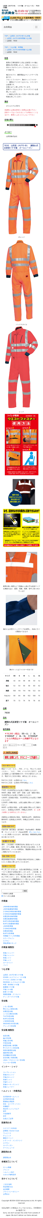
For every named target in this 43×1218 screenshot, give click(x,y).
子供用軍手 (7, 1114)
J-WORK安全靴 (8, 1021)
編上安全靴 (7, 1038)
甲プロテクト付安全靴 (11, 1048)
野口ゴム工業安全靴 (10, 1009)
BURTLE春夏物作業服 (11, 924)
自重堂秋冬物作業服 (10, 916)
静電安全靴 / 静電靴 (10, 1045)
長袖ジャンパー (8, 953)
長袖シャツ (7, 958)
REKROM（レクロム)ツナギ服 (14, 982)
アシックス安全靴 (9, 1026)
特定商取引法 (8, 1187)
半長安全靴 (7, 1043)
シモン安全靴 (8, 1006)
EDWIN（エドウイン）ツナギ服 (14, 977)
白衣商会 (8, 27)
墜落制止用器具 (8, 1101)
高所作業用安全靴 (9, 1050)
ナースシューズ (8, 1148)
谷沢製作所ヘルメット (11, 1097)
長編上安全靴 (8, 1041)
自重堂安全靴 (8, 1011)
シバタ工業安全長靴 (10, 1014)
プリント (6, 1170)
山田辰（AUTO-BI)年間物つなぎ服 (19, 38)
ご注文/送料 (7, 1184)
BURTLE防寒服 (8, 933)
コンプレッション (9, 1072)
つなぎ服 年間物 (16, 47)
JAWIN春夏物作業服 (10, 909)
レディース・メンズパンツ (12, 1140)
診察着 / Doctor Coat (11, 1131)
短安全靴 (6, 1036)
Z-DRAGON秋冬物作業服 (12, 911)
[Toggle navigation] (36, 27)
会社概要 (6, 1189)
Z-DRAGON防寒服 (9, 928)
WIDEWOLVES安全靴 (10, 1023)
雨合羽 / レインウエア (11, 1109)
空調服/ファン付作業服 (11, 936)
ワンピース (7, 1133)
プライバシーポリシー (11, 1192)
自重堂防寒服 (8, 931)
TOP (6, 36)
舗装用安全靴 (8, 1053)
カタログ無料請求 (9, 1175)
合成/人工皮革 (8, 1119)
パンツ (5, 965)
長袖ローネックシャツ (11, 1084)
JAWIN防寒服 (8, 926)
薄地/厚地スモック (9, 943)
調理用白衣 (7, 1157)
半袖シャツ (7, 960)
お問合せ (6, 1194)
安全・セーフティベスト (12, 1104)
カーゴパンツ (8, 963)
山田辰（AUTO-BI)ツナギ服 (13, 975)
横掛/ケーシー (8, 1138)
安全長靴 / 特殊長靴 (10, 1058)
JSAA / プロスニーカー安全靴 (14, 1060)
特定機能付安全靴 (9, 1055)
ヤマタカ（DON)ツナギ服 (12, 980)
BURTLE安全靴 (8, 1019)
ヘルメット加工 (8, 1172)
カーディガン (8, 1145)
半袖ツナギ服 (8, 989)
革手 (4, 1116)
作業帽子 (6, 1106)
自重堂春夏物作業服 (10, 919)
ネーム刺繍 (7, 1167)
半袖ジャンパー (8, 955)
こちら (24, 780)
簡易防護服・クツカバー (12, 994)
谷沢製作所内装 (8, 1099)
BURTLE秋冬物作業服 (11, 921)
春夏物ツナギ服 (8, 987)
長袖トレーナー (8, 1087)
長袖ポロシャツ (8, 1075)
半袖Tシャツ (7, 1082)
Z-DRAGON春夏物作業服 (12, 914)
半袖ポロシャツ (8, 1077)
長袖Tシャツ (7, 1080)
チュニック (7, 1136)
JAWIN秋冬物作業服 (10, 907)
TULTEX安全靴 (8, 1016)
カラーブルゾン (8, 938)
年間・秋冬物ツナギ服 (11, 985)
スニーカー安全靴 (9, 1062)
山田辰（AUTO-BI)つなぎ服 (20, 36)
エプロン (6, 941)
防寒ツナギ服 (8, 992)
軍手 (4, 1111)
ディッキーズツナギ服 (11, 997)
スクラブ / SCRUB (9, 1128)
